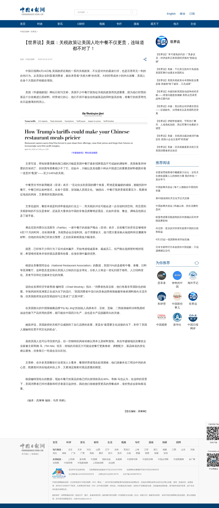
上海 (137, 449)
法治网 (111, 463)
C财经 (81, 23)
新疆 (156, 453)
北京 (70, 449)
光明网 (56, 463)
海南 (92, 453)
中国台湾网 (163, 459)
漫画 (136, 23)
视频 (102, 23)
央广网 (192, 459)
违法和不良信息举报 (77, 470)
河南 (192, 449)
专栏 (119, 23)
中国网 (94, 459)
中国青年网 (132, 459)
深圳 (166, 453)
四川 (110, 453)
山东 (183, 449)
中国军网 (68, 463)
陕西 (147, 453)
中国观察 (161, 324)
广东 (73, 453)
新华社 (177, 324)
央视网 (119, 459)
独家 (164, 442)
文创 (193, 23)
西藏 (138, 453)
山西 (98, 449)
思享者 (162, 282)
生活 (110, 442)
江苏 (146, 449)
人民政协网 (98, 463)
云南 (129, 453)
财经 (96, 442)
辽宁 (107, 449)
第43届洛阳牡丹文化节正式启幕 (172, 198)
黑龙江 (127, 449)
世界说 (33, 32)
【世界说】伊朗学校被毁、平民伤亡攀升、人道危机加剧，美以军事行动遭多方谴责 (177, 124)
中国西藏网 (178, 459)
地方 (176, 23)
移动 (182, 13)
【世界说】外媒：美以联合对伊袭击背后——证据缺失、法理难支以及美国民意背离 (177, 110)
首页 (22, 23)
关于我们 (25, 454)
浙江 (155, 449)
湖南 (64, 453)
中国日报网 (24, 32)
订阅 (192, 13)
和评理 (162, 303)
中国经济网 (147, 459)
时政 (40, 23)
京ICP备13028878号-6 (132, 474)
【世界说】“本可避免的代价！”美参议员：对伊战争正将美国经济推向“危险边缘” (176, 58)
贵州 (119, 453)
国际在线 (106, 459)
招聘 (178, 442)
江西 (174, 449)
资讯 (60, 23)
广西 (82, 453)
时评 (68, 442)
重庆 (101, 453)
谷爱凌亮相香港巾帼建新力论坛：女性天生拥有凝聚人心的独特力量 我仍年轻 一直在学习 (177, 176)
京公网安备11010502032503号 (81, 474)
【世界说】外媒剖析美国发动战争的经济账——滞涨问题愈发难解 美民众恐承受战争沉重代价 (177, 95)
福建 (165, 449)
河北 (89, 449)
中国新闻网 (82, 463)
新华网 (83, 459)
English (171, 13)
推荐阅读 (163, 163)
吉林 (116, 449)
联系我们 (35, 454)
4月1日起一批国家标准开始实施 (172, 239)
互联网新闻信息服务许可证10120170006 (105, 470)
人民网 (71, 459)
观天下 (155, 23)
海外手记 (193, 282)
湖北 (55, 453)
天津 (79, 449)
